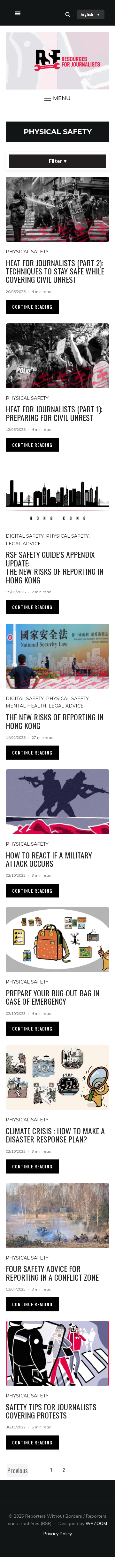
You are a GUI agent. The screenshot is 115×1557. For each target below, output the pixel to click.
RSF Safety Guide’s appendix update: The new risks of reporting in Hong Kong (54, 567)
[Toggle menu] (17, 12)
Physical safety (27, 252)
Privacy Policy (57, 1534)
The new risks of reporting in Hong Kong (54, 721)
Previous (17, 1470)
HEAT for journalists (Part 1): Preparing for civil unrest (54, 413)
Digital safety (25, 536)
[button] (57, 98)
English (86, 14)
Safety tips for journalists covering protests (51, 1411)
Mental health (26, 706)
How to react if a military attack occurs (49, 859)
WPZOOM (96, 1523)
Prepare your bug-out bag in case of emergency (52, 997)
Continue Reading (32, 306)
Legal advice (23, 544)
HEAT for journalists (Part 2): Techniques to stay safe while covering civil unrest (55, 271)
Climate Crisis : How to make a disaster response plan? (55, 1135)
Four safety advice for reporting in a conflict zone (52, 1273)
